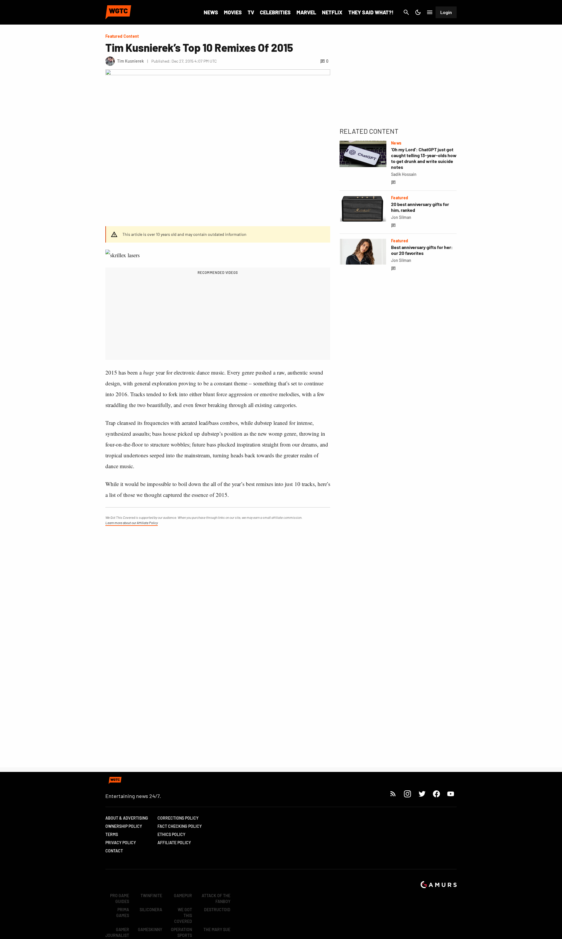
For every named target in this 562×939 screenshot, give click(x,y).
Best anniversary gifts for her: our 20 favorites (422, 250)
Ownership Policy (123, 826)
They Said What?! (370, 12)
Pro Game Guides (119, 898)
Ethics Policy (171, 834)
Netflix (332, 12)
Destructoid (217, 909)
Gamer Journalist (117, 932)
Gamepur (183, 895)
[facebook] (436, 794)
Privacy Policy (120, 842)
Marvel (306, 12)
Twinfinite (151, 895)
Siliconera (151, 909)
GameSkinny (150, 929)
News (211, 12)
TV (251, 12)
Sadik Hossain (404, 174)
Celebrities (275, 12)
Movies (233, 12)
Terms (111, 834)
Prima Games (122, 912)
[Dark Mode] (418, 12)
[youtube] (451, 794)
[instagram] (407, 794)
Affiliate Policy (174, 842)
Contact (114, 850)
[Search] (406, 12)
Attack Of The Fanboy (216, 898)
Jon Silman (401, 217)
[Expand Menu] (430, 12)
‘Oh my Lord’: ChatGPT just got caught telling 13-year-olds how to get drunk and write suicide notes (424, 158)
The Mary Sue (216, 929)
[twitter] (422, 794)
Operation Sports (181, 932)
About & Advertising (126, 818)
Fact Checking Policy (179, 826)
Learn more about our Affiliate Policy (131, 523)
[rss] (393, 794)
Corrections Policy (177, 818)
